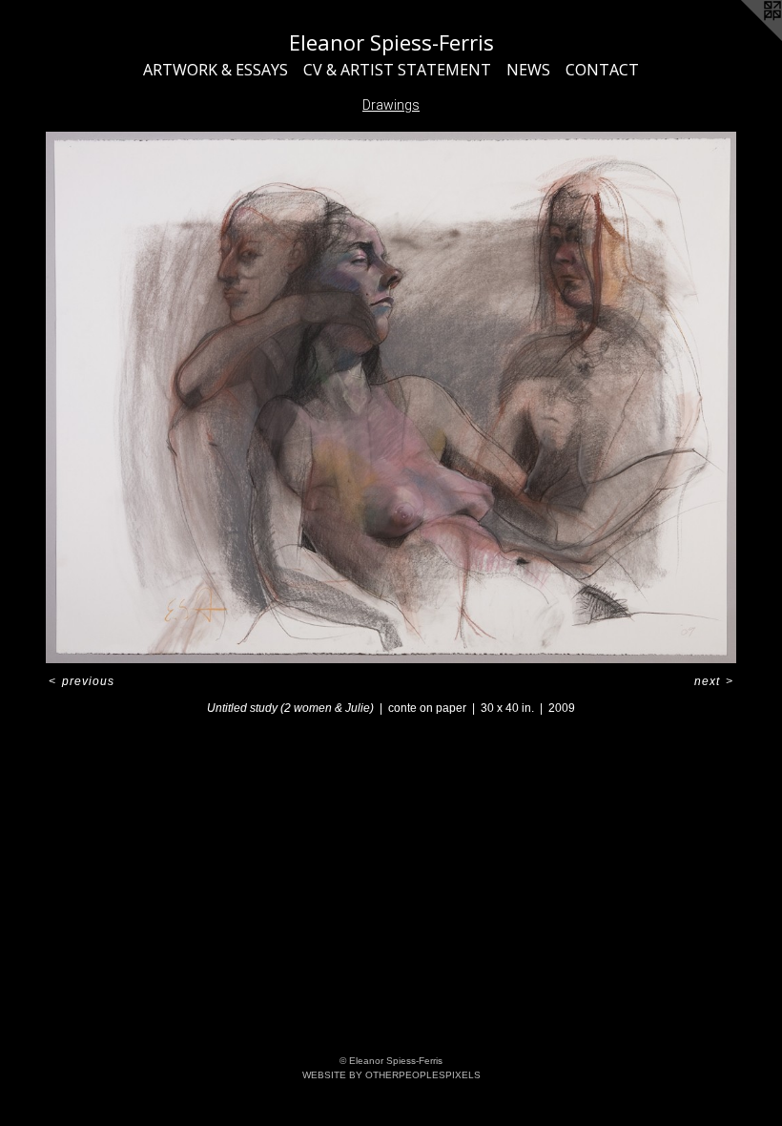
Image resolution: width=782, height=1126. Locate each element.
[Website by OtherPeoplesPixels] (744, 38)
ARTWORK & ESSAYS (215, 69)
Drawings (391, 105)
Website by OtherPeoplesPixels (391, 1075)
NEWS (528, 69)
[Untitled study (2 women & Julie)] (391, 398)
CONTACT (602, 69)
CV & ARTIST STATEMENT (397, 69)
